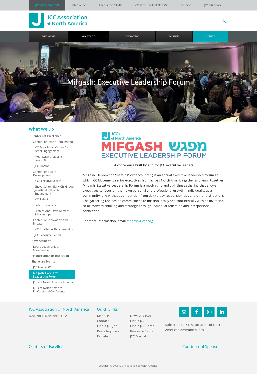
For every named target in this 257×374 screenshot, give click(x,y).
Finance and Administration (50, 256)
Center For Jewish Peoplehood (53, 142)
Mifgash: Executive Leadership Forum (46, 274)
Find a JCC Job (107, 326)
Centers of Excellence (46, 136)
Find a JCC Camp (142, 326)
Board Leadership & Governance (46, 248)
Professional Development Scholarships (51, 212)
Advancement (41, 241)
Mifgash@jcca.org (140, 221)
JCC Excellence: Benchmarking (53, 229)
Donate (102, 336)
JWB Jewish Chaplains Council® (48, 158)
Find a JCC (137, 321)
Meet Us (103, 316)
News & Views (140, 316)
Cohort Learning (45, 205)
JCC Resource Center (47, 235)
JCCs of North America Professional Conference (49, 289)
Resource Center (142, 331)
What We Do (41, 129)
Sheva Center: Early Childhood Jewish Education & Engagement (54, 190)
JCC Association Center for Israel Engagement (51, 149)
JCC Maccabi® (42, 267)
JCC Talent (41, 199)
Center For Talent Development (44, 173)
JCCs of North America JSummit (53, 282)
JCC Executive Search (47, 181)
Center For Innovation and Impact (50, 221)
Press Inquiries (108, 331)
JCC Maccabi (42, 166)
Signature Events (43, 261)
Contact (103, 321)
